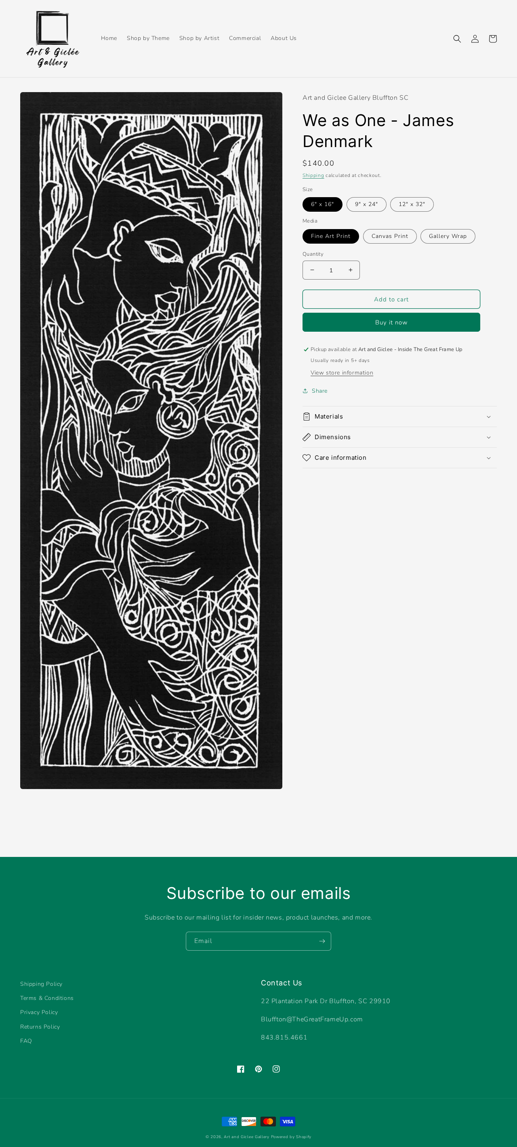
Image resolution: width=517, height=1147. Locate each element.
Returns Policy (40, 1027)
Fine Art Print (331, 236)
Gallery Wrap (448, 236)
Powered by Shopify (291, 1137)
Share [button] (320, 391)
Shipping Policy (41, 984)
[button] (457, 39)
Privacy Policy (39, 1012)
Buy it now (391, 322)
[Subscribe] (322, 941)
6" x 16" (322, 204)
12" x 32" (412, 204)
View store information (342, 373)
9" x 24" (366, 204)
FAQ (26, 1041)
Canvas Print (390, 236)
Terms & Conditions (47, 998)
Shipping (313, 175)
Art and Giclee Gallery (246, 1137)
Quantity (313, 253)
